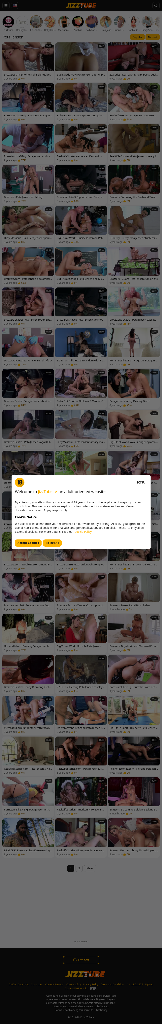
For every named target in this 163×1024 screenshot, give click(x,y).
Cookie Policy (83, 532)
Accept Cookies (28, 543)
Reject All (52, 543)
